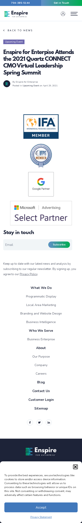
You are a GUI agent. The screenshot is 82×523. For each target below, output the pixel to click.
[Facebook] (30, 422)
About (41, 348)
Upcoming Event (14, 41)
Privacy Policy (28, 274)
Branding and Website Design (41, 313)
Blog (41, 382)
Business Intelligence (41, 322)
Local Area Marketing (41, 305)
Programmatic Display (41, 296)
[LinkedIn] (49, 422)
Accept (41, 507)
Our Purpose (41, 356)
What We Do (41, 288)
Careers (41, 374)
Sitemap (41, 408)
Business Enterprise (41, 339)
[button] (75, 467)
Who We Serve (41, 330)
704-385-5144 (20, 3)
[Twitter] (39, 422)
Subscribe (59, 244)
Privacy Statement (41, 517)
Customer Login (41, 400)
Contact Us (41, 391)
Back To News (20, 31)
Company (41, 365)
